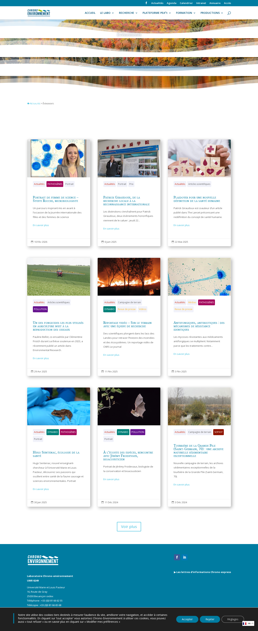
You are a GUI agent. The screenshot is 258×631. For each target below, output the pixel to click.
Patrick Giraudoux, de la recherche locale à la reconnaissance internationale (129, 193)
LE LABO (105, 13)
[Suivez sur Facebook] (177, 557)
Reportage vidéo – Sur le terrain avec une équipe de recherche (129, 317)
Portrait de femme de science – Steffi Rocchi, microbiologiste (58, 193)
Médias (192, 302)
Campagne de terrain (129, 302)
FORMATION (184, 13)
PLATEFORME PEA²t (155, 13)
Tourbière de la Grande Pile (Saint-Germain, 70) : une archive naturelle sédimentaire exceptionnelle (199, 447)
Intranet (201, 3)
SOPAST (218, 432)
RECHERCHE (126, 13)
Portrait (69, 184)
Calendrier (186, 3)
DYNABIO (109, 309)
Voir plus (129, 526)
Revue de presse (127, 309)
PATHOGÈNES (55, 184)
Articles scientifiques (199, 184)
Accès (227, 3)
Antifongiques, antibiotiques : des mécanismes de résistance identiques (199, 317)
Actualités (157, 3)
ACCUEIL (90, 13)
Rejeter (209, 619)
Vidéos (142, 309)
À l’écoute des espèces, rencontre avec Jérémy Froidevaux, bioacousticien (129, 447)
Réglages (232, 619)
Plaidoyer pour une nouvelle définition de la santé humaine (199, 193)
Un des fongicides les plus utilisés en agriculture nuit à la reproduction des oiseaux (58, 317)
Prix (131, 184)
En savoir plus (41, 225)
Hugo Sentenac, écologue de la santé (58, 447)
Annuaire (215, 3)
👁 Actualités (33, 103)
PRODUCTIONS (210, 13)
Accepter (187, 619)
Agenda (171, 3)
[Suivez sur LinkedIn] (185, 557)
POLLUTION (40, 309)
